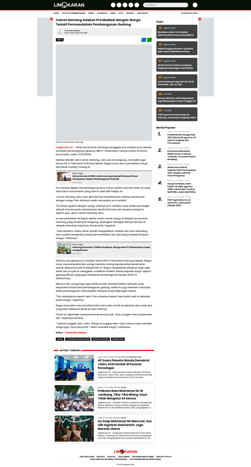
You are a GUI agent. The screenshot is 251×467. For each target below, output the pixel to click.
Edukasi (130, 13)
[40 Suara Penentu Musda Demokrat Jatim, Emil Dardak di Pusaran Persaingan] (74, 368)
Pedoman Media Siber (143, 456)
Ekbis (112, 13)
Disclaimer (123, 456)
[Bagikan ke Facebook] (144, 41)
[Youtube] (136, 6)
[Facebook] (113, 6)
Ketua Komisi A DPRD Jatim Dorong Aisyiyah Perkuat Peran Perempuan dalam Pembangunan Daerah (105, 178)
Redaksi (101, 456)
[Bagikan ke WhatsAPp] (149, 41)
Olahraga (102, 13)
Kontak (111, 456)
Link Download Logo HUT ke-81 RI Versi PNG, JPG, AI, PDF (176, 83)
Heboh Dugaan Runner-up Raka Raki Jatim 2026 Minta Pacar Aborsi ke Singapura (175, 51)
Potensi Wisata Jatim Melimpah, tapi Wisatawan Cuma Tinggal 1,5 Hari (177, 101)
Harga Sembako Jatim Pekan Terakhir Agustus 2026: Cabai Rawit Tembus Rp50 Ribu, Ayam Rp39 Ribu (181, 187)
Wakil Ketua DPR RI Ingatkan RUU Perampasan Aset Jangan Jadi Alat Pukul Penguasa (181, 171)
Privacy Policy (164, 456)
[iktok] (130, 6)
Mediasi (60, 339)
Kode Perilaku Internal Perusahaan (108, 459)
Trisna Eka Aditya (72, 30)
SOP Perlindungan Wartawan (145, 459)
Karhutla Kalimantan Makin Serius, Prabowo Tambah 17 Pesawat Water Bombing (181, 155)
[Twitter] (118, 6)
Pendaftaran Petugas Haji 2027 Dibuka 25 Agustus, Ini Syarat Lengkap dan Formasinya (181, 138)
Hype (121, 13)
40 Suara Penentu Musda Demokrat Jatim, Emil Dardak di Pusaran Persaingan (124, 364)
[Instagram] (124, 6)
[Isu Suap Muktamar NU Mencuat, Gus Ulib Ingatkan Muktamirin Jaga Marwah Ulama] (74, 429)
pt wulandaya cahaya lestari (78, 339)
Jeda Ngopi (142, 13)
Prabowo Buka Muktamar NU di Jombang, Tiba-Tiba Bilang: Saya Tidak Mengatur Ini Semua (122, 394)
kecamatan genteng (101, 339)
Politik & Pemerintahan (73, 13)
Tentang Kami (86, 456)
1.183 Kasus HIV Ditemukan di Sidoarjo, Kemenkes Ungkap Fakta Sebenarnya (177, 117)
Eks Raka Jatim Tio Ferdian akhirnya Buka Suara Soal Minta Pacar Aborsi (176, 35)
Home (56, 13)
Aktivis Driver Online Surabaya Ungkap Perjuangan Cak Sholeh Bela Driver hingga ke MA (175, 68)
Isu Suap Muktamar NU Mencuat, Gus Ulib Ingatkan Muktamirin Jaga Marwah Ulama (125, 425)
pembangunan (117, 339)
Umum (91, 13)
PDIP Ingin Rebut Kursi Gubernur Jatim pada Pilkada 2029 (179, 203)
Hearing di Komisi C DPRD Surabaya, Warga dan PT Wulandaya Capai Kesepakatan (111, 249)
